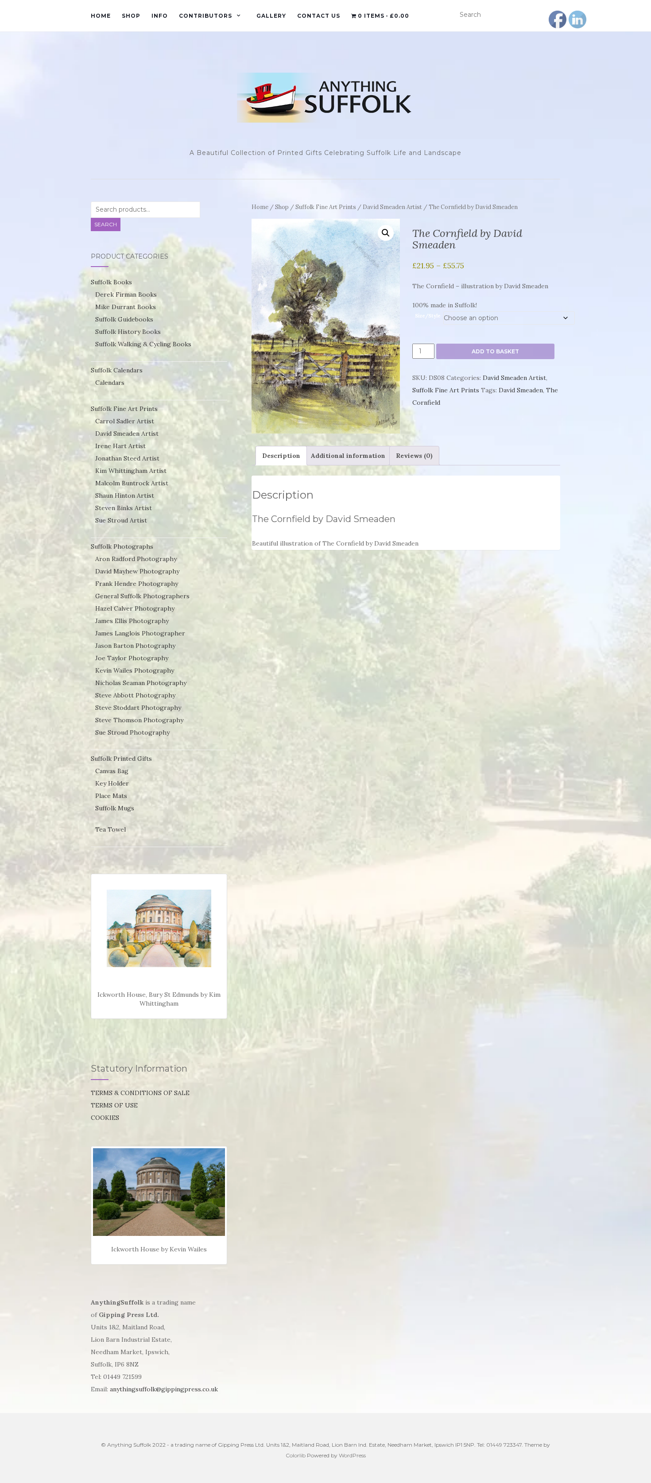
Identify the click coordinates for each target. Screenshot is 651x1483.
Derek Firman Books (126, 294)
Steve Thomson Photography (139, 720)
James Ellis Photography (132, 621)
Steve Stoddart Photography (138, 708)
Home (101, 15)
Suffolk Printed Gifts (121, 759)
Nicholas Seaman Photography (140, 683)
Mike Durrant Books (125, 307)
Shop (131, 15)
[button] (386, 233)
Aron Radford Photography (136, 559)
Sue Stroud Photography (132, 732)
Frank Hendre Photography (136, 584)
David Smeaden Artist (392, 207)
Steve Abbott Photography (135, 695)
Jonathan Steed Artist (127, 458)
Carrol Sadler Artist (124, 421)
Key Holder (112, 783)
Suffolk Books (111, 282)
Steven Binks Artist (123, 508)
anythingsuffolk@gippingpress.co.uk (164, 1389)
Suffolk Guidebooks (124, 319)
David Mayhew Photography (137, 571)
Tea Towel (110, 829)
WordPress (352, 1455)
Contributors (205, 15)
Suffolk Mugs (114, 808)
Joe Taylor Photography (131, 658)
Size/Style (428, 316)
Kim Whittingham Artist (131, 471)
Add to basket (495, 351)
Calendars (109, 383)
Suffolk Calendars (117, 370)
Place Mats (111, 796)
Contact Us (318, 15)
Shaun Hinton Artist (124, 495)
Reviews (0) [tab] (414, 456)
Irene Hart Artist (120, 446)
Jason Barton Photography (135, 646)
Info (159, 15)
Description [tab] (281, 456)
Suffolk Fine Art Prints (325, 207)
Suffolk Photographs (122, 546)
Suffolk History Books (128, 332)
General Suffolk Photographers (142, 596)
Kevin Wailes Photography (134, 670)
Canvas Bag (111, 771)
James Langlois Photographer (140, 633)
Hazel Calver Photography (134, 608)
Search (105, 224)
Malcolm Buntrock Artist (131, 483)
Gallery (271, 15)
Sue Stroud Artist (121, 520)
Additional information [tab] (348, 456)
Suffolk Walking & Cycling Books (143, 344)
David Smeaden (521, 390)
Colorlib (296, 1455)
